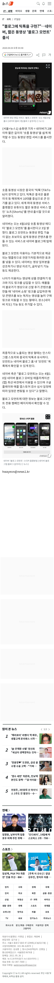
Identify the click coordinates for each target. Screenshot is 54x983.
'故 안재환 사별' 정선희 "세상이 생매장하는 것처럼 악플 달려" (24, 752)
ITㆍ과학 (6, 19)
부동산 (20, 899)
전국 (7, 893)
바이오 (47, 899)
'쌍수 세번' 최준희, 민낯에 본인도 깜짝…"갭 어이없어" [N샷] (24, 780)
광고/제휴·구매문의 (24, 925)
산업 (7, 899)
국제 (47, 887)
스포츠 (6, 849)
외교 (20, 893)
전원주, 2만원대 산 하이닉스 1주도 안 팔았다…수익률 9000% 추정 (24, 793)
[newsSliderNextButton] (49, 729)
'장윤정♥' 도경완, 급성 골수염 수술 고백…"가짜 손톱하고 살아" (24, 766)
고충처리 (27, 928)
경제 (34, 887)
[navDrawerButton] (49, 3)
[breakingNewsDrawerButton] (43, 3)
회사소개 (9, 925)
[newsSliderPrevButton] (41, 729)
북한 (34, 893)
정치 (7, 887)
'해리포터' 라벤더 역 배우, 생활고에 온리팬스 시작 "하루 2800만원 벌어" (24, 739)
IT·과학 (33, 899)
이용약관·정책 (42, 925)
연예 (5, 810)
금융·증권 (47, 893)
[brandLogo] (7, 3)
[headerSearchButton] (38, 3)
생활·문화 (6, 905)
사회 (20, 887)
